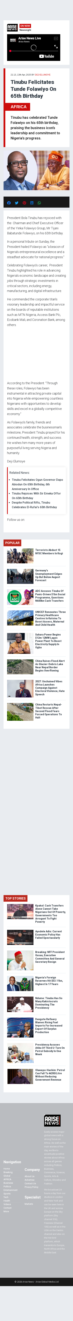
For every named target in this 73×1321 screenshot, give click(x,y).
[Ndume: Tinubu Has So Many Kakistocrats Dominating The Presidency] (20, 997)
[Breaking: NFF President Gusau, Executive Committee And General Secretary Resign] (20, 951)
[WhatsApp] (12, 526)
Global (7, 1175)
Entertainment (11, 1190)
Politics (7, 1186)
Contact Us (30, 1183)
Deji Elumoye (42, 75)
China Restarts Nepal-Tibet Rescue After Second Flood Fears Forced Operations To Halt (48, 711)
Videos (7, 1204)
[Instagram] (11, 526)
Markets (29, 1204)
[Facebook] (7, 526)
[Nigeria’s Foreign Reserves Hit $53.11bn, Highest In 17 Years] (20, 977)
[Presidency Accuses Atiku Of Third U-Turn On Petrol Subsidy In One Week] (20, 1044)
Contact (8, 1208)
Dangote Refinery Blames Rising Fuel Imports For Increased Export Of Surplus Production (48, 1026)
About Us (29, 1176)
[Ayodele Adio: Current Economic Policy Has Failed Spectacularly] (20, 931)
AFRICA (19, 106)
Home (7, 1168)
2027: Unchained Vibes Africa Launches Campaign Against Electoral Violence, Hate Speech (50, 688)
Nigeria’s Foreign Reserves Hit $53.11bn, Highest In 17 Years (49, 980)
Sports (7, 1193)
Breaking (8, 1172)
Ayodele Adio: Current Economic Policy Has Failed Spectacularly (48, 934)
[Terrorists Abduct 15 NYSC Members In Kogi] (20, 549)
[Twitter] (9, 526)
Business (8, 1183)
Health (7, 1200)
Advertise (29, 1180)
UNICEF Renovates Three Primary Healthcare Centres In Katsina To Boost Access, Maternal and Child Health (50, 618)
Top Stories (15, 898)
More (6, 1211)
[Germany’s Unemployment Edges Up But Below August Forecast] (20, 570)
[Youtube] (14, 526)
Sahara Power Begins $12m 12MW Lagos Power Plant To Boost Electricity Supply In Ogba (48, 641)
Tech (6, 1197)
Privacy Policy (31, 1187)
